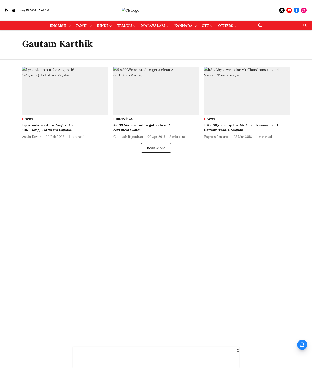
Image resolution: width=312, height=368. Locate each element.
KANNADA (183, 25)
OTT (205, 25)
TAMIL (81, 25)
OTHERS (225, 25)
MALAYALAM (153, 25)
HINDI (102, 25)
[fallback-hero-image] (65, 91)
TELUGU (124, 25)
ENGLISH (58, 25)
